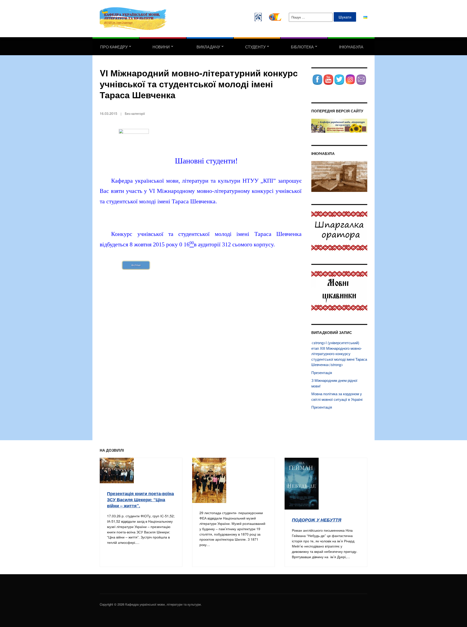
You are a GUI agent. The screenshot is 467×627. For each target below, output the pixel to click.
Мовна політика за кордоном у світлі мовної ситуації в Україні (336, 396)
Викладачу (208, 47)
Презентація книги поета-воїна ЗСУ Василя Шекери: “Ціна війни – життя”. (140, 499)
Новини (161, 47)
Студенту (255, 47)
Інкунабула (351, 47)
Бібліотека (302, 47)
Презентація (321, 372)
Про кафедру (114, 47)
